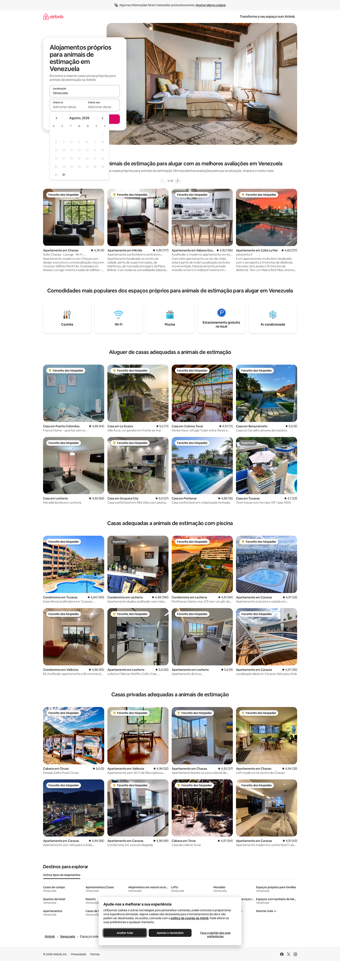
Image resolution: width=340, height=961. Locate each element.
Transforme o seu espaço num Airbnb (267, 16)
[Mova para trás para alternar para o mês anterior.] (56, 118)
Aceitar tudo (125, 933)
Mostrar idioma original (211, 5)
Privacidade (78, 954)
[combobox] (85, 93)
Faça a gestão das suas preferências (215, 934)
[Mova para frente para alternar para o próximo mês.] (102, 118)
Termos (95, 954)
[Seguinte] (177, 181)
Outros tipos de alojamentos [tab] (61, 875)
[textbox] (67, 106)
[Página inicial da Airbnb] (53, 16)
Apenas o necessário (170, 933)
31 (63, 174)
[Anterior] (163, 181)
